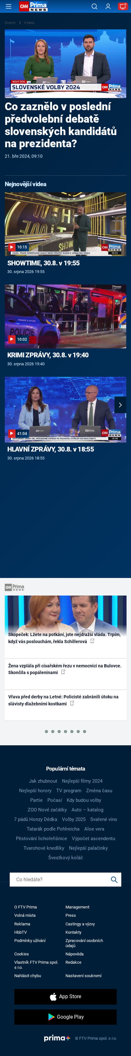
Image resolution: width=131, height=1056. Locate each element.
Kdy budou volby (84, 800)
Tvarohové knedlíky (44, 848)
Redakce (73, 962)
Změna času (99, 791)
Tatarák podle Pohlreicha (53, 829)
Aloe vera (94, 829)
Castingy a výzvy (80, 924)
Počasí (54, 800)
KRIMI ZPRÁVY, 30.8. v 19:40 (48, 355)
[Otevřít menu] (8, 6)
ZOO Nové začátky (47, 810)
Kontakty (73, 932)
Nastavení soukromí (83, 975)
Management (77, 907)
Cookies (21, 954)
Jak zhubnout (43, 781)
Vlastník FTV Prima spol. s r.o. (36, 964)
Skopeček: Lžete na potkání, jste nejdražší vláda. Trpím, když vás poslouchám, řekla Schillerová (64, 638)
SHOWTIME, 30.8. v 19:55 (43, 263)
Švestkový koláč (65, 858)
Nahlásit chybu (27, 975)
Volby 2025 (74, 819)
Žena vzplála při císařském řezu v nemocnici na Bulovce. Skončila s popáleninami (64, 669)
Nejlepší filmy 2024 (82, 781)
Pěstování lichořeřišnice (41, 838)
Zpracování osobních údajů (84, 943)
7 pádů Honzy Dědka (35, 819)
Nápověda (75, 954)
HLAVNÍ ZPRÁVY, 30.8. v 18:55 (50, 449)
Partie (36, 800)
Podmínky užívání (29, 940)
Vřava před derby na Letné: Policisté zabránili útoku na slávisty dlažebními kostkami (63, 700)
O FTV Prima (25, 907)
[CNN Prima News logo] (33, 6)
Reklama (22, 924)
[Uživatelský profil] (108, 7)
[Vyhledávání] (94, 6)
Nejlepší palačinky (88, 848)
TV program (68, 791)
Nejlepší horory (35, 791)
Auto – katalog (87, 810)
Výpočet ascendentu (93, 838)
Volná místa (25, 915)
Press (71, 915)
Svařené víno (103, 819)
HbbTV (20, 932)
